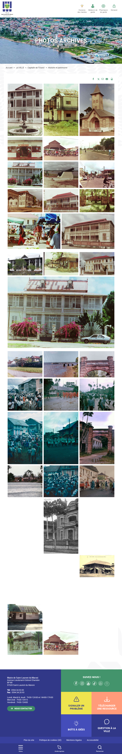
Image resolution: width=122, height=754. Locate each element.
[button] (102, 78)
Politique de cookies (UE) (50, 740)
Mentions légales (74, 740)
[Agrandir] (38, 87)
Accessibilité (92, 740)
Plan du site (29, 740)
